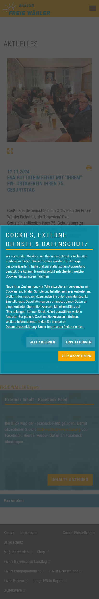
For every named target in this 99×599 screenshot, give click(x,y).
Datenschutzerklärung (21, 327)
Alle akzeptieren (77, 356)
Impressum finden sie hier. (65, 327)
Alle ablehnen (42, 342)
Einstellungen (79, 342)
